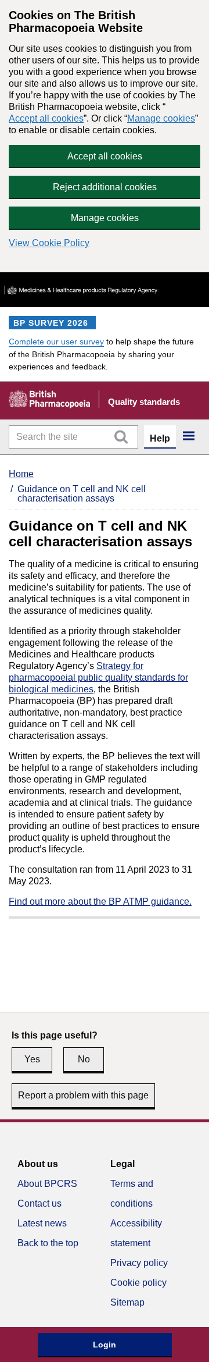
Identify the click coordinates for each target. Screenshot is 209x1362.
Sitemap (127, 1302)
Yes (32, 1059)
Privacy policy (139, 1263)
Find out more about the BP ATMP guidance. (100, 901)
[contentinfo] (104, 1240)
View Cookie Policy (49, 243)
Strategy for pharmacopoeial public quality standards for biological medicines (98, 677)
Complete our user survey (56, 342)
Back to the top (47, 1243)
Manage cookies (161, 118)
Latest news (42, 1223)
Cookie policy (138, 1283)
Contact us (39, 1203)
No (84, 1059)
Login (104, 1344)
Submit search (121, 437)
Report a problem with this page (83, 1095)
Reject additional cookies (105, 187)
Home (21, 474)
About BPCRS (47, 1184)
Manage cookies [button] (105, 218)
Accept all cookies (46, 118)
